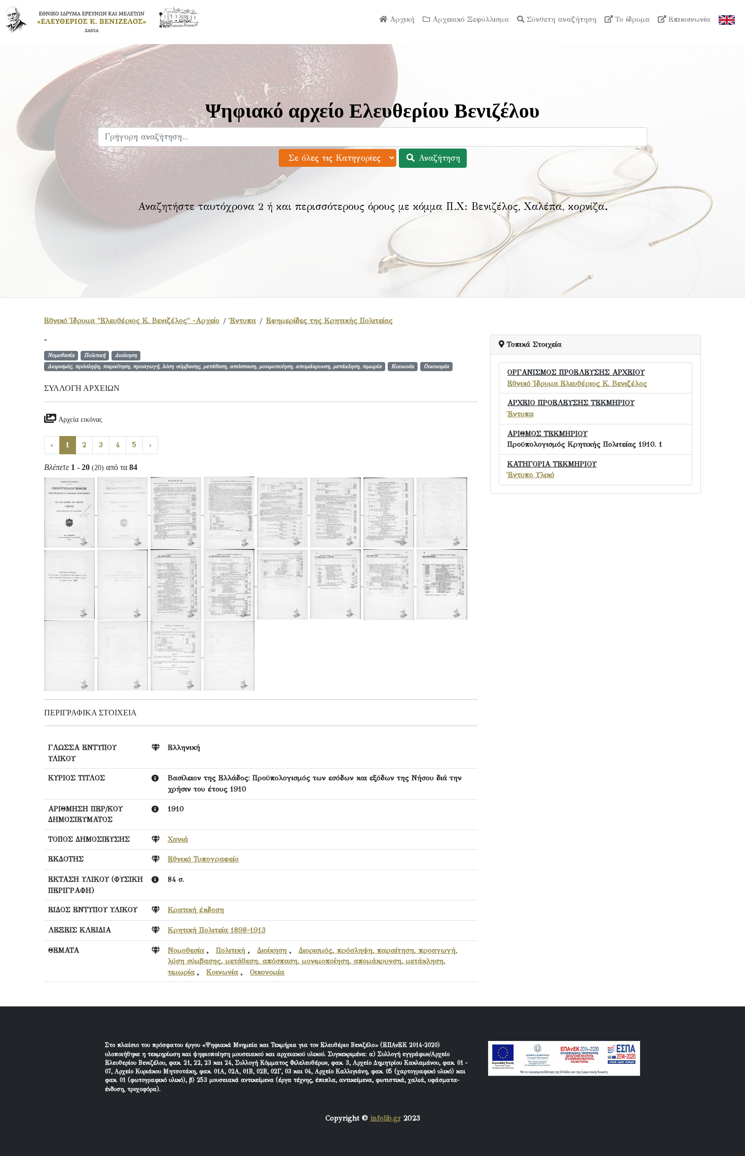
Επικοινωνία (688, 19)
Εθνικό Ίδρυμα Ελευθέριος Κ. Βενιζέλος (577, 383)
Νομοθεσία (186, 950)
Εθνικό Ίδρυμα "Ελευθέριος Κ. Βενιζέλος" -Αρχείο (131, 320)
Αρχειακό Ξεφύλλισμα (469, 19)
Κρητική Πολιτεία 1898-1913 (217, 929)
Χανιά (178, 839)
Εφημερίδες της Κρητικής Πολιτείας (329, 320)
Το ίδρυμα (631, 19)
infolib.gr (385, 1118)
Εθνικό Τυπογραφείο (203, 858)
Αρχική (401, 19)
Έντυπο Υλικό (530, 474)
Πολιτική (230, 950)
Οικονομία (267, 972)
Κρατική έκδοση (196, 909)
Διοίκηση (272, 950)
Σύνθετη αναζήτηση (560, 19)
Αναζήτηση (438, 158)
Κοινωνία (222, 972)
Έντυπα (243, 320)
